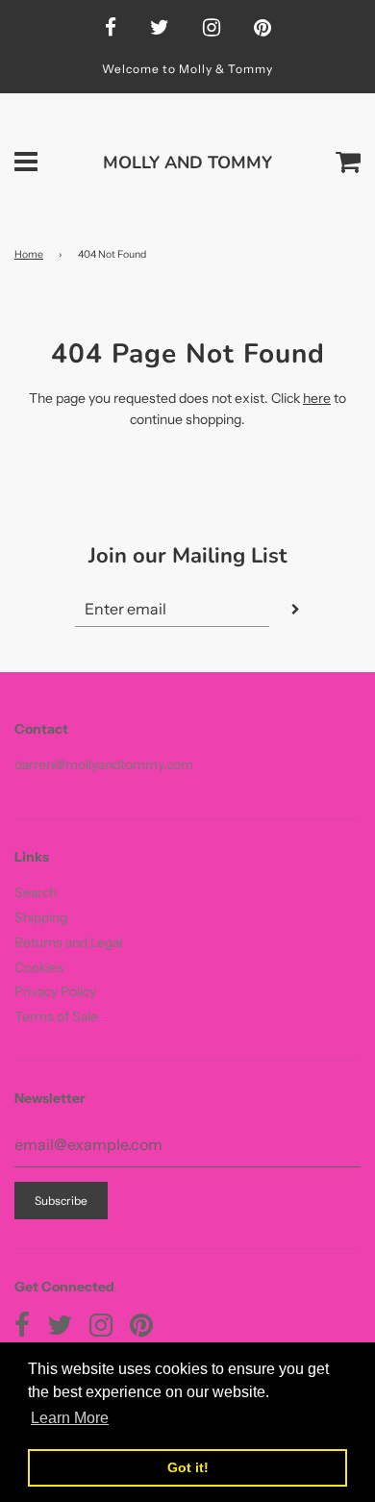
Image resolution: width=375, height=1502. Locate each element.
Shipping (40, 917)
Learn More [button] (70, 1418)
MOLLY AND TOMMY (187, 162)
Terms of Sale (56, 1016)
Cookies (38, 967)
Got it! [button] (188, 1467)
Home (28, 254)
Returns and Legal (68, 942)
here (317, 398)
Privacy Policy (55, 991)
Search (35, 892)
